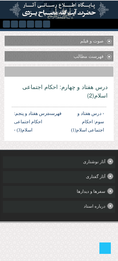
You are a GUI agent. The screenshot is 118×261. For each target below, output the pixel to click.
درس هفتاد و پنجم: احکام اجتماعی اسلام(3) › (31, 121)
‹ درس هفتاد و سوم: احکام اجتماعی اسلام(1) (87, 121)
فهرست (60, 113)
